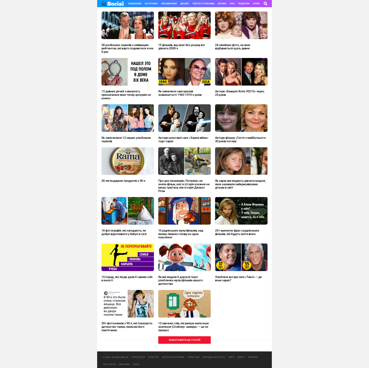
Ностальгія (109, 364)
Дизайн (184, 3)
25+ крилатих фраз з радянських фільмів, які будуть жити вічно (237, 232)
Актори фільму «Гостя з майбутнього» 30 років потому (240, 139)
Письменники (169, 3)
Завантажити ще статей (184, 340)
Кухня (256, 3)
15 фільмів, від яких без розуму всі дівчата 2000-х (181, 46)
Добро (240, 357)
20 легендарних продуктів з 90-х (123, 180)
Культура (153, 357)
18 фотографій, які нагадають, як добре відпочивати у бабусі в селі (124, 232)
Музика (222, 3)
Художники (134, 3)
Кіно (232, 3)
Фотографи (151, 3)
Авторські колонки (173, 357)
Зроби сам (193, 357)
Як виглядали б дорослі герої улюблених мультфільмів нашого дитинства (180, 280)
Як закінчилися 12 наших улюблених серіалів (126, 139)
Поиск (265, 3)
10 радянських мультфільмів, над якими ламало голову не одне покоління (180, 234)
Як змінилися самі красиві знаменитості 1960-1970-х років (180, 93)
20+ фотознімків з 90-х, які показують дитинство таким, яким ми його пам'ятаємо (127, 327)
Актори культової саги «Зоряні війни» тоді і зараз (183, 139)
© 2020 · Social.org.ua (115, 357)
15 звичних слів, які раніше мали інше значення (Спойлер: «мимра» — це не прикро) (183, 327)
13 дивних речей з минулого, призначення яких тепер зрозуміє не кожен (126, 95)
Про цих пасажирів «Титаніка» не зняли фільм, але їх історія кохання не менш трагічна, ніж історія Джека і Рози (184, 186)
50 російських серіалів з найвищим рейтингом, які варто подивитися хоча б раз (127, 48)
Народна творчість (214, 357)
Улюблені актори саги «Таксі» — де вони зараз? (238, 278)
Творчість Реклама (203, 3)
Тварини (253, 357)
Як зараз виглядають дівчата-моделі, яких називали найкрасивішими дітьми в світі (240, 184)
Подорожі (244, 3)
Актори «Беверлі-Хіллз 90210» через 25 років (239, 93)
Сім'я (231, 357)
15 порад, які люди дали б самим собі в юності (126, 278)
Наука (136, 364)
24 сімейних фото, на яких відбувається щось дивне (232, 46)
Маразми (124, 364)
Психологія (138, 357)
